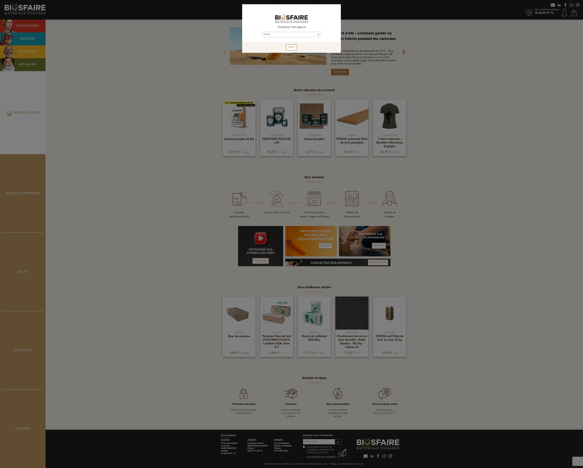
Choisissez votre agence (291, 27)
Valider (291, 47)
